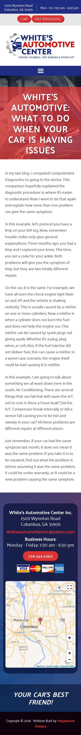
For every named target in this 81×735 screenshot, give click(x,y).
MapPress (41, 666)
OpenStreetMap (67, 666)
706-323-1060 (40, 555)
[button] (40, 620)
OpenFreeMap (52, 666)
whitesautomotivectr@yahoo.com (40, 531)
